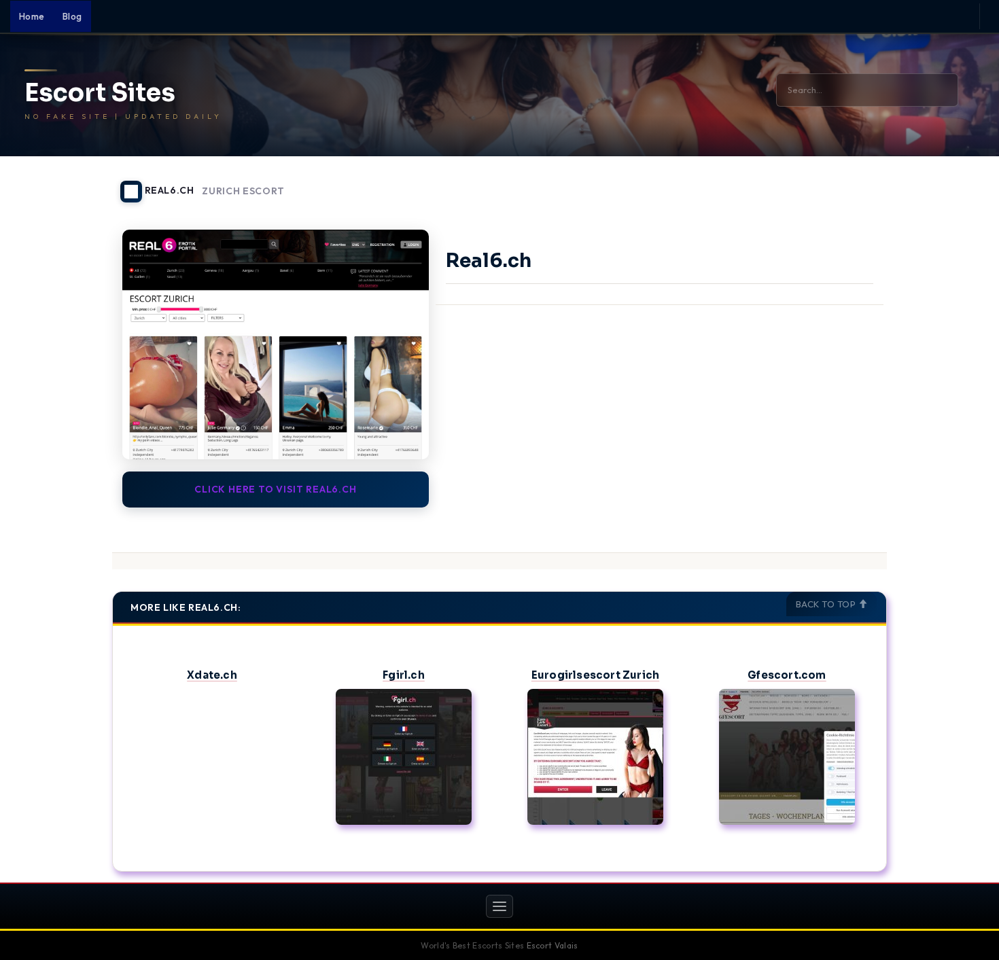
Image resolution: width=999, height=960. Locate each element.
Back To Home (851, 183)
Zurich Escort (243, 191)
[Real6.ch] (275, 344)
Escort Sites (99, 93)
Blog (72, 16)
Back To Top (827, 604)
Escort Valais (552, 945)
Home (32, 16)
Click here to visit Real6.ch (275, 489)
